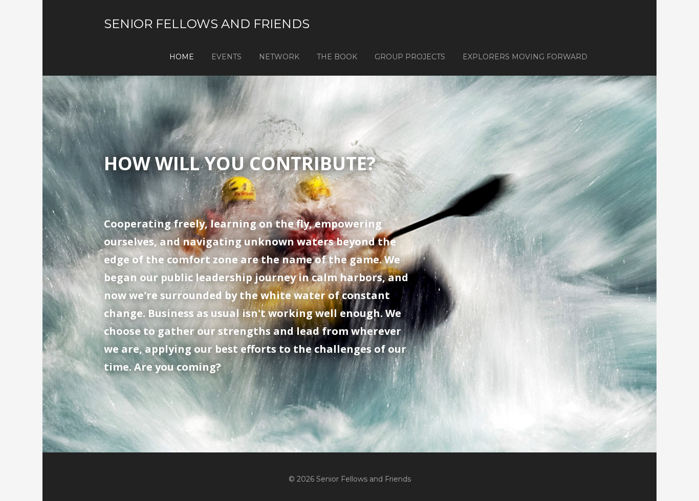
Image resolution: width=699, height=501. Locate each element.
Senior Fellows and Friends (207, 23)
